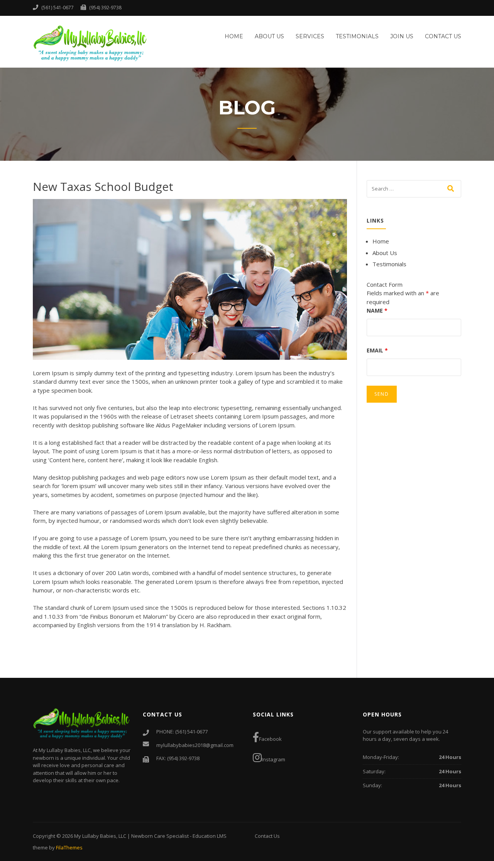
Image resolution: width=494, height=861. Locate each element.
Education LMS (210, 835)
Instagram (273, 759)
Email (377, 350)
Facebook (270, 738)
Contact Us (443, 36)
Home (234, 36)
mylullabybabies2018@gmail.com (194, 745)
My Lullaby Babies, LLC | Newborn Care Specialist (132, 835)
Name (377, 310)
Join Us (401, 36)
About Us (269, 36)
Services (310, 36)
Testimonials (357, 36)
